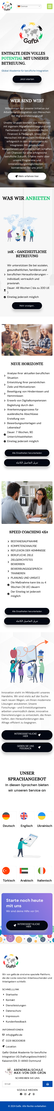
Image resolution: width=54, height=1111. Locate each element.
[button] (50, 6)
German (24, 6)
